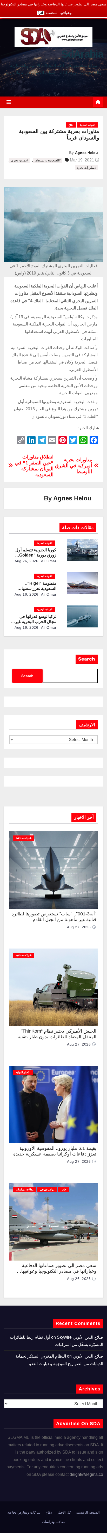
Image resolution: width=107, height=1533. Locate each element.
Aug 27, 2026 (79, 927)
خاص (63, 1189)
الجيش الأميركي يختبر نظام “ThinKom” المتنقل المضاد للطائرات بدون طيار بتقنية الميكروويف (57, 1036)
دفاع (71, 124)
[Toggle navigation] (9, 102)
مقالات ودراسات (25, 1189)
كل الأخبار (64, 1512)
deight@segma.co (86, 1474)
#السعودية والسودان (48, 160)
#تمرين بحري (19, 160)
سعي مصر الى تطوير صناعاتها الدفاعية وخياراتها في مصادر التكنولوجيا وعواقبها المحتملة (58, 1271)
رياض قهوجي (47, 1189)
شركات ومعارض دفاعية (24, 1512)
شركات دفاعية (23, 837)
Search (86, 659)
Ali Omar (48, 561)
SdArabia (82, 54)
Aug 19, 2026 (26, 594)
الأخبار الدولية (23, 1072)
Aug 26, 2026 (26, 561)
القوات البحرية (87, 124)
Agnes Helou (86, 153)
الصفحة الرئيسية (88, 1512)
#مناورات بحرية (86, 167)
